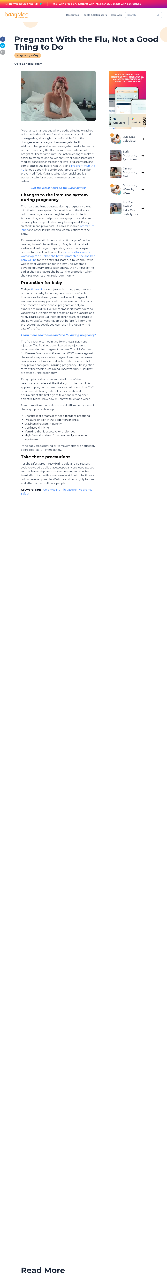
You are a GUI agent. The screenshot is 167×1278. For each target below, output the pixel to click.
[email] (2, 52)
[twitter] (2, 45)
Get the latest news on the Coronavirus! (58, 188)
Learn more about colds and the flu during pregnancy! (58, 335)
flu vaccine (37, 289)
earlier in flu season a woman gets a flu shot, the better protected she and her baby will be (58, 256)
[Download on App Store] (36, 4)
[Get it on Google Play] (41, 4)
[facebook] (2, 39)
